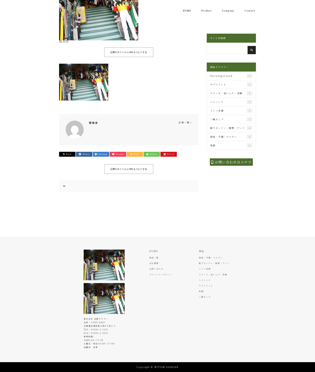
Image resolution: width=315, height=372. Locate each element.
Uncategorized (230, 75)
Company (228, 10)
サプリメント (230, 84)
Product (206, 10)
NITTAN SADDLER (166, 367)
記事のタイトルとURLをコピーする (128, 52)
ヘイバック (230, 102)
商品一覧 (154, 257)
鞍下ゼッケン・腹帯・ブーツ (230, 128)
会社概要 (154, 263)
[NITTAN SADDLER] (104, 298)
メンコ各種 (230, 110)
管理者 (93, 123)
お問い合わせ (156, 268)
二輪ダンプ (230, 119)
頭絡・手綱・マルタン (230, 136)
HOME (187, 10)
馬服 (230, 145)
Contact (250, 10)
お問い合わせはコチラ (233, 162)
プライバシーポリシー (161, 274)
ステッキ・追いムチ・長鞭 (230, 93)
